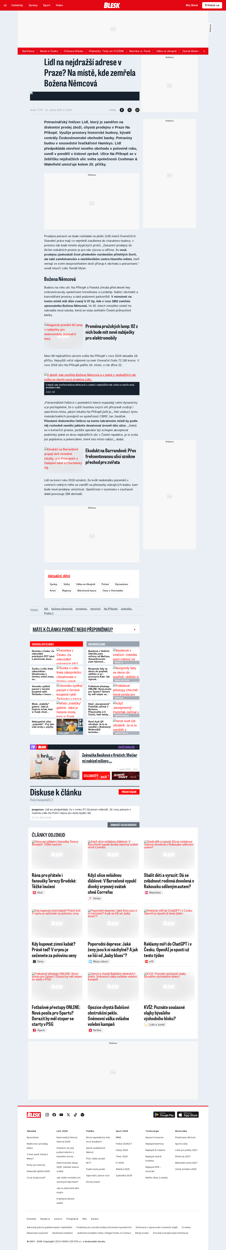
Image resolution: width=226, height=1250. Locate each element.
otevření (95, 608)
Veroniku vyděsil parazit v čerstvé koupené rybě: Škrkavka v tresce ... (43, 690)
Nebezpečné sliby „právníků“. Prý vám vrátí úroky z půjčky (43, 724)
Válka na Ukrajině (85, 584)
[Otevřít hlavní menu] (5, 5)
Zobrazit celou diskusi (123, 825)
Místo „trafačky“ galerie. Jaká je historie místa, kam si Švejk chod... (42, 708)
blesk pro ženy (122, 680)
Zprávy (53, 584)
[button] (164, 1115)
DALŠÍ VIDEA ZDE (126, 747)
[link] (47, 1115)
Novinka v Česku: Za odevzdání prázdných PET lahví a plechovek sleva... (43, 655)
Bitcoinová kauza (87, 590)
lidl (46, 608)
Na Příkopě (110, 608)
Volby (67, 584)
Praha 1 (48, 613)
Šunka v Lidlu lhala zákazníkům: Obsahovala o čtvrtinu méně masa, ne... (43, 674)
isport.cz (119, 698)
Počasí (105, 584)
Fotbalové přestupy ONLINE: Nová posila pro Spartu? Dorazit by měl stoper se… (99, 690)
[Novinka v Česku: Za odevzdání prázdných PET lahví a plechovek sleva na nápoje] (69, 656)
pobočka (126, 608)
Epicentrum (121, 584)
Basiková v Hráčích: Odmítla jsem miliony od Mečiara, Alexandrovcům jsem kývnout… (99, 656)
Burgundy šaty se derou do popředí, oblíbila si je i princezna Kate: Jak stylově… (99, 674)
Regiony (66, 590)
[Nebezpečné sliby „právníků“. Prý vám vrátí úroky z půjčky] (69, 727)
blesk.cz (119, 662)
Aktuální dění (59, 576)
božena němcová (61, 608)
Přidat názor (129, 792)
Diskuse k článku (56, 792)
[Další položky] (204, 51)
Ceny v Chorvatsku (113, 590)
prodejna (81, 608)
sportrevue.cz (122, 715)
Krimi (53, 590)
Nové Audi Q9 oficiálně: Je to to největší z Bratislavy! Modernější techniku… (99, 727)
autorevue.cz (121, 733)
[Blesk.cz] (112, 5)
